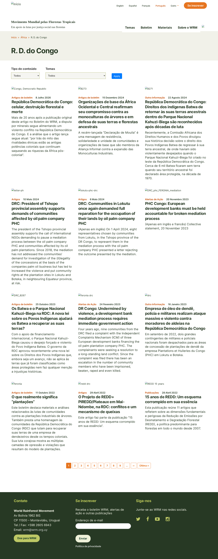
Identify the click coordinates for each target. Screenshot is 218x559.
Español (133, 5)
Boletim (146, 27)
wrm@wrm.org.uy (35, 530)
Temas (130, 27)
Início (14, 37)
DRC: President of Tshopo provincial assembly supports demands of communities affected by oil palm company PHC (38, 213)
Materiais (165, 27)
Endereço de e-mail (89, 520)
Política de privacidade (88, 546)
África (24, 37)
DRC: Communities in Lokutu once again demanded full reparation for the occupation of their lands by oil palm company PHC (106, 213)
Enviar (83, 538)
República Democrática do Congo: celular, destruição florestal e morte (42, 106)
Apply (117, 76)
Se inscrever (195, 5)
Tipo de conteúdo (23, 69)
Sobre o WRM (187, 27)
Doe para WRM (26, 538)
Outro (174, 5)
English (120, 5)
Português (161, 5)
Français (146, 5)
